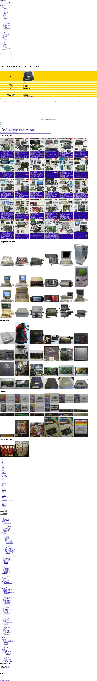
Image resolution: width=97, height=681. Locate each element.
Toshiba (5, 27)
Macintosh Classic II (9, 543)
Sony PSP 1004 (6, 620)
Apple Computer (4, 479)
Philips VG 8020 (6, 595)
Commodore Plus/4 (7, 571)
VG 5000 (3, 504)
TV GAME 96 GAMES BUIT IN (9, 641)
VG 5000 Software (4, 505)
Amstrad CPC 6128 (7, 525)
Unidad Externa (14, 132)
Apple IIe (7, 536)
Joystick (5, 36)
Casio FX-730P (6, 643)
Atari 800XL (6, 562)
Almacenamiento (6, 34)
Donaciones (4, 50)
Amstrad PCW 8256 (7, 522)
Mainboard (6, 30)
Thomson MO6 (6, 631)
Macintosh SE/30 (9, 541)
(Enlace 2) (28, 96)
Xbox (5, 648)
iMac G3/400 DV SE (9, 552)
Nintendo (5, 18)
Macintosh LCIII (8, 545)
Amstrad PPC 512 (7, 527)
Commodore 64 (6, 569)
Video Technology (7, 28)
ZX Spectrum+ (6, 612)
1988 (2, 468)
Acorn (5, 8)
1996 (2, 471)
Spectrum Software (7, 500)
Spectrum (5, 45)
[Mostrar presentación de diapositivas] (48, 119)
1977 (2, 461)
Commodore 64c (6, 570)
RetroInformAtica (6, 3)
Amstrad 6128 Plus (7, 529)
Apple (3, 532)
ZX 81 (5, 615)
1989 (2, 469)
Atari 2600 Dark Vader (7, 560)
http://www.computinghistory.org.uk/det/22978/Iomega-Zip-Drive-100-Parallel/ (21, 129)
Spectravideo (6, 22)
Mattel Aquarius (6, 587)
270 (9, 669)
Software (3, 37)
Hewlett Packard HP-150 (8, 583)
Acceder (3, 676)
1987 (3, 467)
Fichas (3, 7)
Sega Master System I (7, 600)
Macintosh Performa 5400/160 (11, 549)
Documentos (4, 49)
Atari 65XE (6, 563)
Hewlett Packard (4, 581)
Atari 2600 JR (6, 561)
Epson (5, 14)
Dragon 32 (5, 578)
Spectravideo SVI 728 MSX (8, 622)
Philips (5, 19)
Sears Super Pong (7, 558)
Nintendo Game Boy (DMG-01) (9, 592)
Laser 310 (5, 638)
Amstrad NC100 (6, 531)
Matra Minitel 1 (6, 646)
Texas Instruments (7, 25)
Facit (5, 652)
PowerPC (5, 547)
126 (9, 667)
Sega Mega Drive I (7, 602)
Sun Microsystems (7, 23)
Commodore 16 (6, 568)
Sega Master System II (7, 601)
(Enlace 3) (31, 96)
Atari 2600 (3, 481)
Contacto (3, 51)
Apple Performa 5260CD (10, 548)
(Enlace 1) (24, 96)
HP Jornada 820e (6, 582)
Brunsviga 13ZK (8, 651)
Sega (2, 494)
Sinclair (5, 21)
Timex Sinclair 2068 (7, 613)
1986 (3, 466)
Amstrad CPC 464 (7, 524)
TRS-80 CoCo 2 (6, 625)
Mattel (5, 16)
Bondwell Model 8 (7, 642)
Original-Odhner (6, 658)
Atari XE (5, 565)
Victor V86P (6, 644)
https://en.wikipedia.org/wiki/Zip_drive (12, 128)
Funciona (4, 488)
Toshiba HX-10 (6, 634)
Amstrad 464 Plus (7, 530)
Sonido (5, 33)
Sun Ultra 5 (6, 624)
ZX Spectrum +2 (6, 610)
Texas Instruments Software (5, 502)
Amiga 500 (6, 572)
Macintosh (4, 490)
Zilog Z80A (4, 506)
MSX (5, 17)
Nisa (5, 656)
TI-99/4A (5, 628)
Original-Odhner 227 (9, 659)
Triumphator (6, 660)
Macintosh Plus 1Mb (9, 542)
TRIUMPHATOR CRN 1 (10, 661)
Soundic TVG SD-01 (7, 575)
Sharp (3, 606)
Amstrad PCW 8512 (7, 523)
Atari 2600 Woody (7, 559)
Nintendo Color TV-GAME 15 (9, 589)
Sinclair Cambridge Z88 (8, 616)
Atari (5, 10)
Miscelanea (6, 29)
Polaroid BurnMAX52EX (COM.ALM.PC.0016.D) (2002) (12, 133)
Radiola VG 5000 (7, 597)
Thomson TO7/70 (7, 632)
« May (1, 516)
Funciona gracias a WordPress (5, 680)
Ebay (3, 486)
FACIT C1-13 (8, 653)
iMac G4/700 (8, 553)
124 (9, 666)
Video (5, 32)
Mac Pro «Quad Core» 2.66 (10, 556)
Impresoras (6, 35)
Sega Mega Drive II (7, 603)
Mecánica (3, 649)
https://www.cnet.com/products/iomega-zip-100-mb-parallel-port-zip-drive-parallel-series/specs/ (20, 130)
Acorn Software (4, 473)
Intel (4, 555)
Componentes (7, 132)
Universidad (4, 503)
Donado (3, 485)
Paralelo (11, 132)
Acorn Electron (6, 519)
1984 (3, 464)
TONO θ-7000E (6, 647)
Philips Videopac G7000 (8, 598)
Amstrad (5, 9)
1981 (2, 462)
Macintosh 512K (8, 538)
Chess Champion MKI (7, 640)
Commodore (6, 11)
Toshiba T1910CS (7, 636)
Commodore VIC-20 (7, 567)
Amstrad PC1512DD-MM (8, 526)
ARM (5, 533)
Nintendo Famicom (7, 590)
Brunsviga (5, 650)
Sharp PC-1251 (6, 607)
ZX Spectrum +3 (6, 611)
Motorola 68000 (6, 537)
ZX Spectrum (6, 614)
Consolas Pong (6, 12)
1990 (3, 470)
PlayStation (6, 619)
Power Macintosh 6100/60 (10, 550)
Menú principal (2, 5)
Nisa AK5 (7, 657)
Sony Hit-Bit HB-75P (7, 618)
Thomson (5, 26)
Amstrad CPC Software (7, 477)
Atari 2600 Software (4, 482)
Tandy (5, 24)
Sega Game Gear (6, 604)
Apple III (7, 535)
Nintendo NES (6, 591)
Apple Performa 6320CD (10, 551)
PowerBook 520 (8, 546)
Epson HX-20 (6, 580)
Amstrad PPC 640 (7, 528)
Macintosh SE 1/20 (9, 540)
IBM (5, 15)
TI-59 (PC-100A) (7, 627)
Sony (5, 20)
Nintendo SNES (6, 593)
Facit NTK (8, 654)
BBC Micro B (6, 520)
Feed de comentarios (5, 677)
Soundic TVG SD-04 (7, 576)
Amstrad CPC (5, 476)
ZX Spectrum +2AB (7, 609)
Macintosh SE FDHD (9, 539)
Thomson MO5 (6, 630)
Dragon (5, 13)
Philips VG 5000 (6, 596)
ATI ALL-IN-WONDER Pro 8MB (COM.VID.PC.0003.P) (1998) (37, 133)
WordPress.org (4, 678)
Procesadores (6, 31)
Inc (2, 489)
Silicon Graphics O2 (7, 605)
